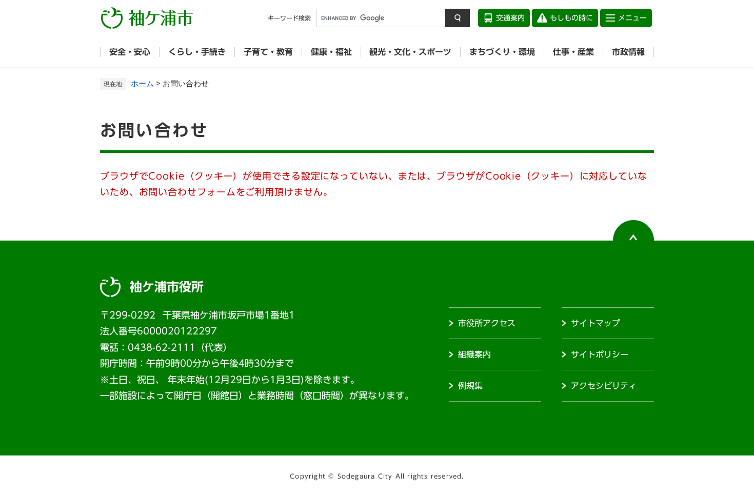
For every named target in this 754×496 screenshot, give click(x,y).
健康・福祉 (331, 52)
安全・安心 (129, 52)
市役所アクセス (486, 323)
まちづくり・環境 (502, 52)
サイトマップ (595, 323)
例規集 (470, 386)
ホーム (142, 83)
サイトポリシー (599, 354)
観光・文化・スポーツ (410, 52)
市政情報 (628, 52)
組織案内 (474, 354)
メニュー (632, 18)
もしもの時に (571, 18)
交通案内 (510, 18)
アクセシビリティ (604, 386)
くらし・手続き (197, 52)
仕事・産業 (573, 52)
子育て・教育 (268, 52)
